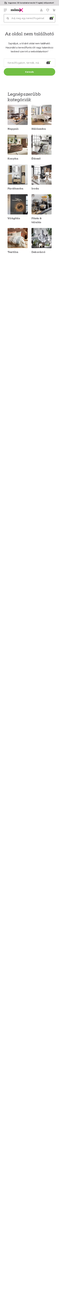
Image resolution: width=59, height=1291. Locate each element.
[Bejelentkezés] (41, 10)
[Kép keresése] (51, 18)
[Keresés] (7, 18)
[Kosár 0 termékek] (54, 10)
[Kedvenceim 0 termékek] (48, 10)
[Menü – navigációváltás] (5, 10)
